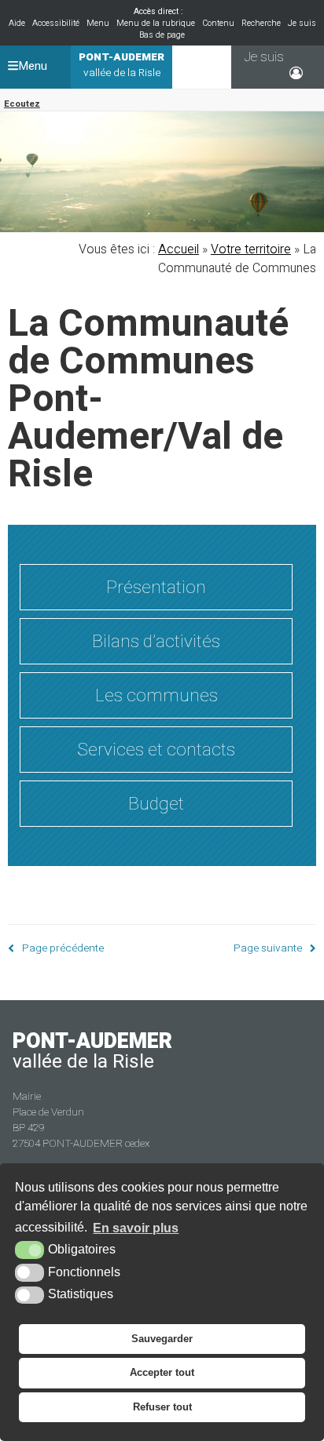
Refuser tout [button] (162, 1407)
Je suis (302, 23)
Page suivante (268, 948)
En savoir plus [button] (136, 1228)
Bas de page (162, 35)
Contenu (218, 23)
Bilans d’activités (156, 641)
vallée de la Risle (121, 65)
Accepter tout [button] (162, 1372)
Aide (17, 23)
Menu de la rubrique (155, 23)
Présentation (156, 587)
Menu (98, 23)
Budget (156, 804)
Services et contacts (156, 749)
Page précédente (63, 948)
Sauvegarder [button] (162, 1339)
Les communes (156, 695)
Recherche (261, 23)
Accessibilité (55, 23)
